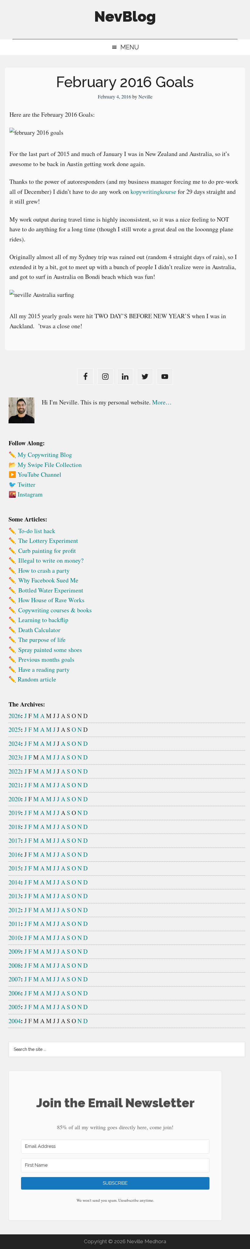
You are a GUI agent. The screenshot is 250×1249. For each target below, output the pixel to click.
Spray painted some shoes (50, 650)
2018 (15, 827)
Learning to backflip (43, 620)
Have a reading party (44, 669)
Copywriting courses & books (55, 610)
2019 (15, 813)
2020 (15, 799)
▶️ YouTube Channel (35, 474)
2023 (15, 757)
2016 (15, 854)
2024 (15, 743)
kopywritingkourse (153, 191)
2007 (15, 979)
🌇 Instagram (26, 494)
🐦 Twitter (22, 484)
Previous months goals (46, 659)
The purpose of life (42, 639)
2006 (15, 993)
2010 (15, 938)
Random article (37, 679)
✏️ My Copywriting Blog (40, 454)
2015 (15, 868)
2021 (15, 785)
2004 (15, 1021)
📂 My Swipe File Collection (45, 465)
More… (162, 402)
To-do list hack (36, 531)
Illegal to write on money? (51, 560)
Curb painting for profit (47, 550)
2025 (15, 729)
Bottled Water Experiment (50, 590)
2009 (15, 951)
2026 (15, 716)
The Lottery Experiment (48, 540)
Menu (129, 47)
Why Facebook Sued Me (48, 580)
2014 (15, 882)
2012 (15, 910)
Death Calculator (39, 630)
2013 (15, 896)
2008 (15, 965)
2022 (15, 771)
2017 (15, 840)
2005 (15, 1007)
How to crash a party (44, 570)
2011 (15, 924)
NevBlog (125, 16)
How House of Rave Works (51, 600)
